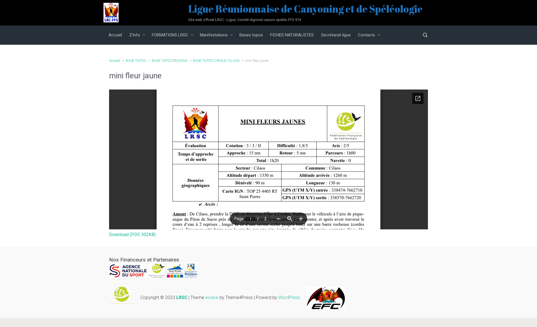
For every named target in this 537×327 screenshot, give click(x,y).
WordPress (289, 297)
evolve (211, 297)
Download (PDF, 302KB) (132, 234)
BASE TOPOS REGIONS (169, 60)
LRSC (181, 297)
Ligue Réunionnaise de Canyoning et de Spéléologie (305, 8)
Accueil (114, 60)
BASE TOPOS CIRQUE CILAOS (216, 60)
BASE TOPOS (136, 60)
